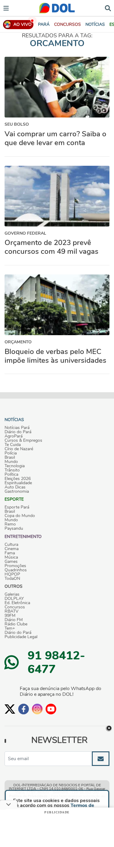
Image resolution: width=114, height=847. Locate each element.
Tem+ (10, 628)
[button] (67, 24)
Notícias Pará (17, 428)
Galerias (12, 594)
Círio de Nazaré (19, 449)
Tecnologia (15, 466)
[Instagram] (37, 709)
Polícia (11, 453)
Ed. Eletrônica (17, 603)
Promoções (15, 566)
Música (11, 557)
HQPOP (12, 574)
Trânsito (12, 470)
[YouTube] (51, 709)
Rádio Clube (16, 624)
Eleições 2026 (18, 479)
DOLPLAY (14, 599)
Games (11, 562)
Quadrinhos (16, 570)
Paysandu (14, 528)
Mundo (11, 462)
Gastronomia (17, 491)
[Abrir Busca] (108, 8)
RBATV (12, 611)
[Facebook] (23, 709)
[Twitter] (10, 709)
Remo (10, 524)
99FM (10, 616)
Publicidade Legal (21, 637)
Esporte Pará (17, 507)
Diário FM (14, 620)
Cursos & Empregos (23, 440)
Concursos (15, 607)
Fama (10, 553)
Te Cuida (13, 445)
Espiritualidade (18, 483)
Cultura (11, 545)
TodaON (12, 579)
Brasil (10, 457)
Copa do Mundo (20, 516)
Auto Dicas (15, 487)
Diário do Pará (18, 432)
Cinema (12, 549)
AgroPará (13, 436)
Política (11, 474)
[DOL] (57, 8)
